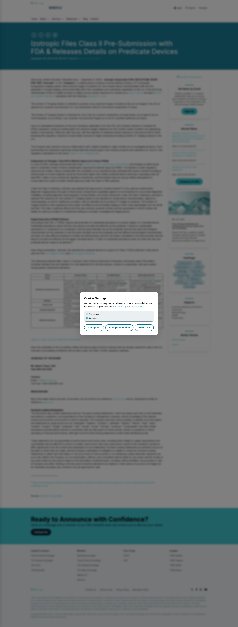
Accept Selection (119, 327)
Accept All (94, 327)
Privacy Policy (119, 306)
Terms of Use (137, 306)
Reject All (144, 327)
